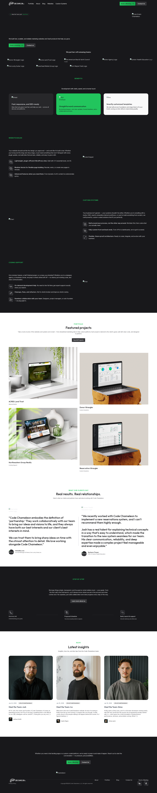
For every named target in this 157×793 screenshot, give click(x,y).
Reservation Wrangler (89, 468)
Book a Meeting (126, 3)
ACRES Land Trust (16, 401)
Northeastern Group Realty (20, 462)
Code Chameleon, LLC (76, 783)
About (38, 4)
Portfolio (31, 4)
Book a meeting (15, 45)
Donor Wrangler (86, 407)
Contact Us (141, 3)
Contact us (30, 45)
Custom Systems (61, 4)
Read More (25, 14)
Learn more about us (78, 601)
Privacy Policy (12, 783)
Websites (50, 4)
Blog (43, 4)
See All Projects (78, 340)
